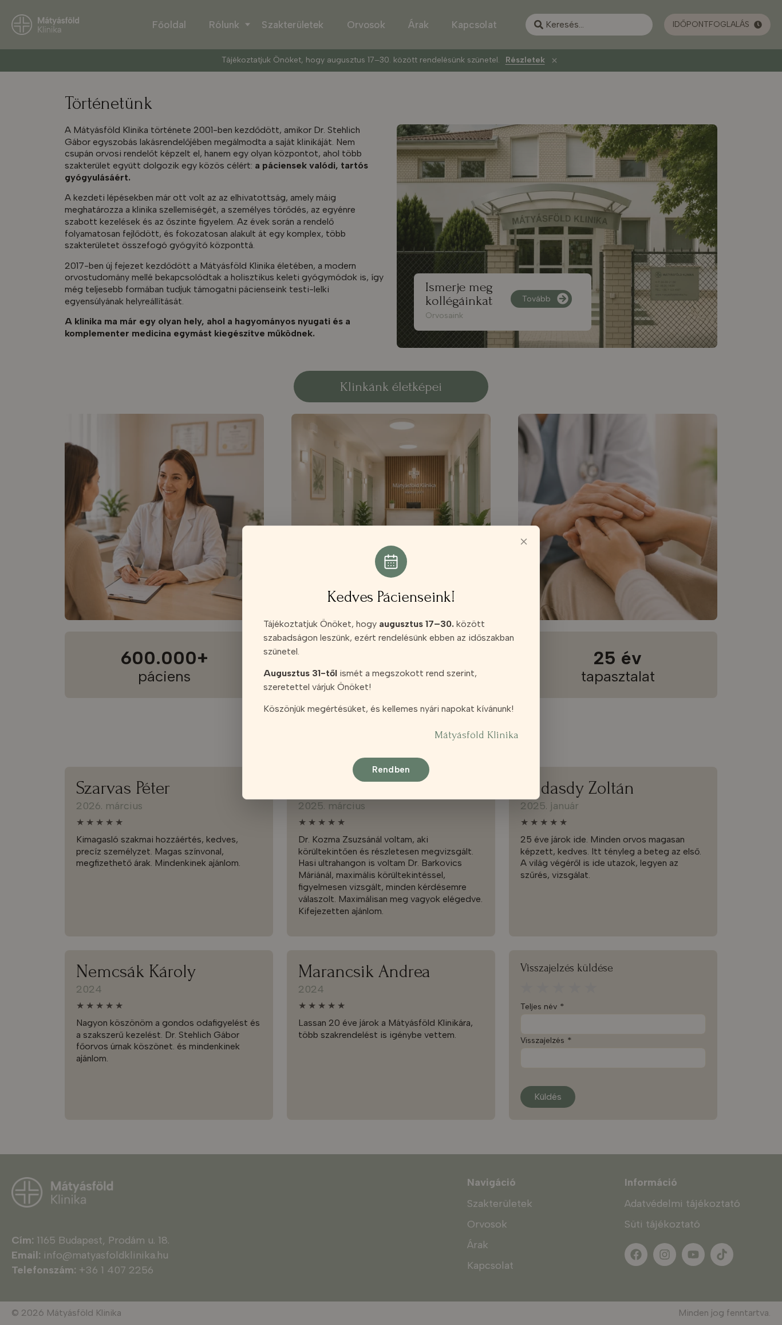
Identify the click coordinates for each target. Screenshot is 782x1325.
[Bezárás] (524, 541)
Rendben (391, 770)
